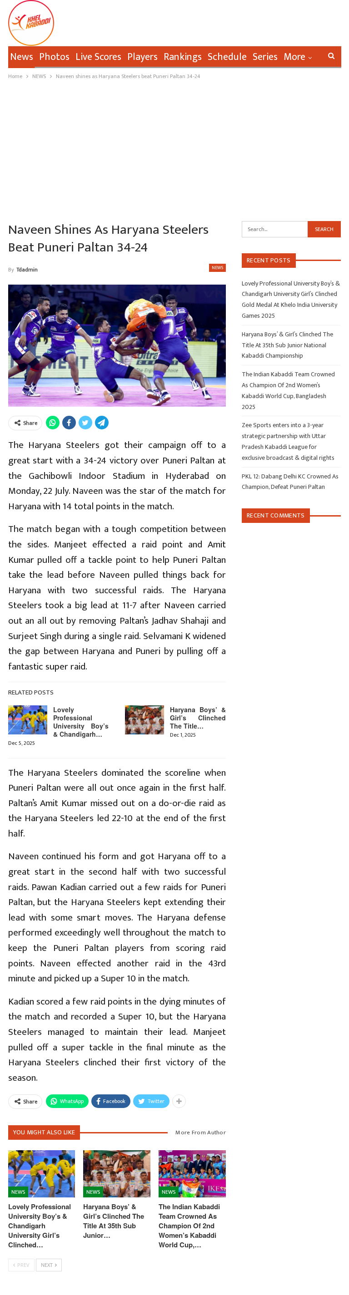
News (21, 57)
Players (142, 57)
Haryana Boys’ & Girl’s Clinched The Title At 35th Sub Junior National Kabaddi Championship (287, 345)
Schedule (227, 57)
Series (265, 57)
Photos (54, 57)
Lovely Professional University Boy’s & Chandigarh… (81, 722)
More (294, 57)
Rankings (183, 57)
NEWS (217, 267)
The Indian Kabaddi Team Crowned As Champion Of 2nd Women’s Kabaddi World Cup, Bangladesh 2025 (288, 390)
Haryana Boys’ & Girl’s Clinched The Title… (198, 717)
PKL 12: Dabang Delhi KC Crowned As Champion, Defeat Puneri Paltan (290, 481)
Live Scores (98, 57)
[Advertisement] (174, 149)
